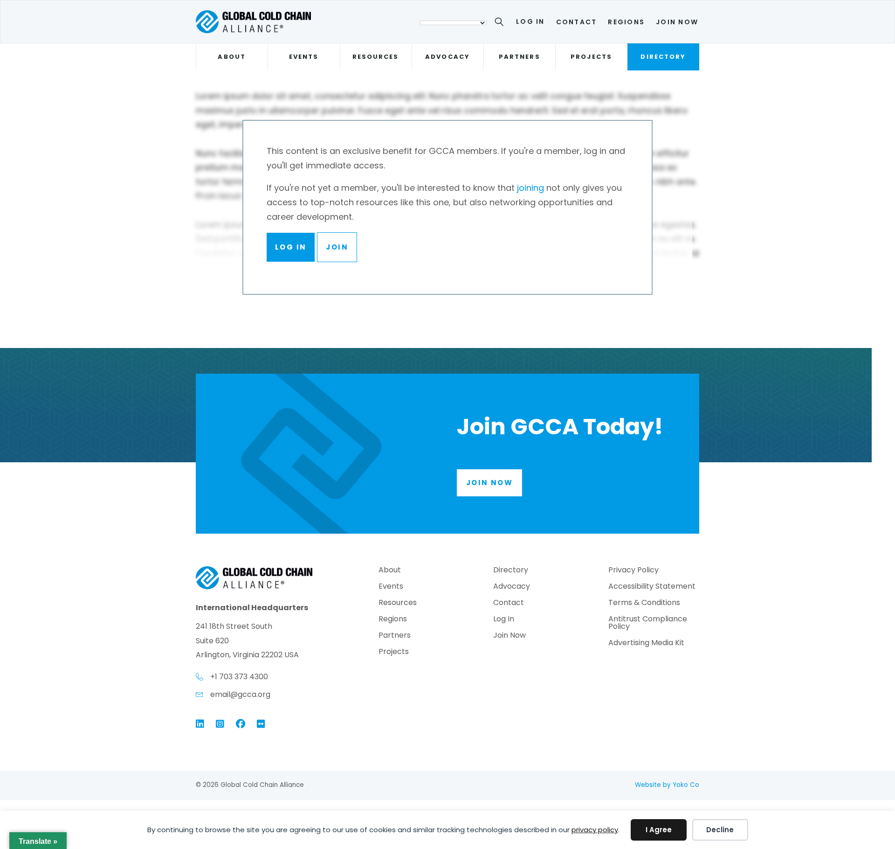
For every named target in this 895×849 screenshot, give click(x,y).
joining (530, 188)
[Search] (500, 23)
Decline (720, 830)
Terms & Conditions (644, 603)
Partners (519, 56)
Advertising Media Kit (646, 643)
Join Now (677, 22)
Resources (375, 56)
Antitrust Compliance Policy (647, 623)
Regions (626, 22)
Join (337, 247)
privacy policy (594, 830)
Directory (663, 56)
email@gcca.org (240, 694)
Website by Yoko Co (667, 784)
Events (303, 56)
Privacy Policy (633, 570)
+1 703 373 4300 (239, 676)
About (231, 56)
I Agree (659, 830)
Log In (530, 21)
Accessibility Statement (651, 587)
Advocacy (447, 56)
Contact (576, 22)
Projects (591, 56)
